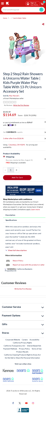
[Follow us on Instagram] (33, 403)
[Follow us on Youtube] (26, 403)
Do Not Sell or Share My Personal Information (22, 358)
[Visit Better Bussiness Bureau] (23, 410)
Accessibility (34, 340)
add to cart (17, 177)
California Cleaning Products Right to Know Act (22, 355)
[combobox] (23, 9)
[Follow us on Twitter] (19, 403)
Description (10, 215)
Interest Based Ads (34, 346)
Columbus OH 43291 (16, 145)
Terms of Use (36, 349)
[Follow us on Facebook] (13, 403)
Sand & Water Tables (19, 18)
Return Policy (18, 261)
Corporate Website (12, 339)
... (10, 18)
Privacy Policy (24, 349)
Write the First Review (21, 105)
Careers (25, 339)
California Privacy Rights (22, 343)
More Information (13, 255)
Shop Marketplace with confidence (17, 199)
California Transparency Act (14, 346)
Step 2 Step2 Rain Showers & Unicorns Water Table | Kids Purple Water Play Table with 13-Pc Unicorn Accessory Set (23, 82)
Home (5, 18)
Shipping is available (16, 163)
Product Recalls (22, 352)
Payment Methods (10, 349)
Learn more (35, 209)
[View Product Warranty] (7, 261)
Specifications (11, 220)
